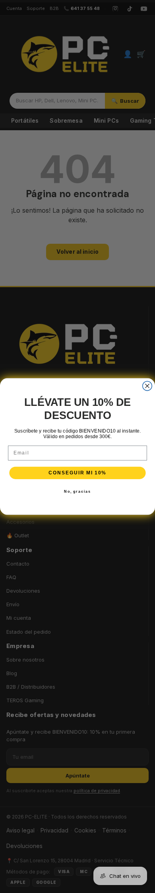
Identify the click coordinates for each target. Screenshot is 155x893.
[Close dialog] (147, 385)
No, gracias (77, 491)
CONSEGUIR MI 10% (77, 472)
